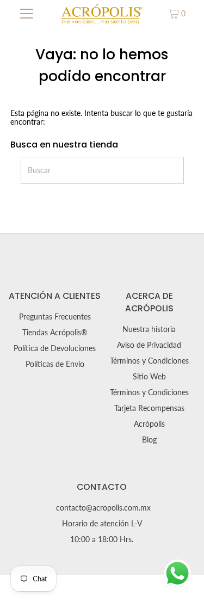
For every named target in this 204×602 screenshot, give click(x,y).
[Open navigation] (26, 13)
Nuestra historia (149, 329)
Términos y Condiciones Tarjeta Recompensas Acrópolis (149, 408)
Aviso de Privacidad (149, 345)
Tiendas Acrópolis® (55, 332)
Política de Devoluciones (55, 348)
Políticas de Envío (55, 364)
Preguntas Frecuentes (55, 316)
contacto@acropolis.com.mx (103, 507)
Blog (149, 439)
